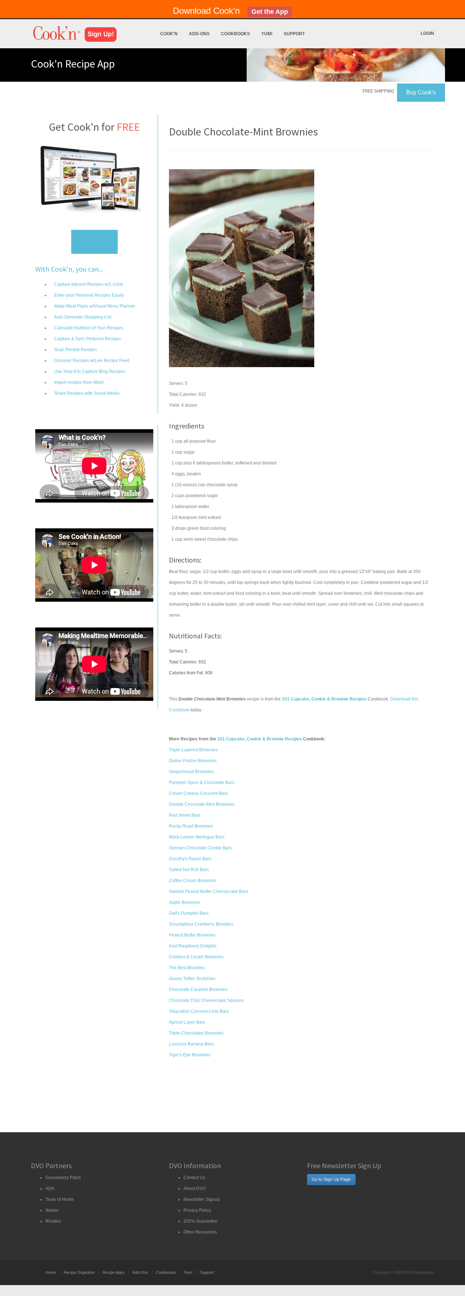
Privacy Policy (197, 1210)
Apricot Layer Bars (187, 1022)
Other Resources (200, 1232)
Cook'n (169, 33)
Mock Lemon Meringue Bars (197, 837)
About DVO (194, 1188)
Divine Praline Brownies (193, 760)
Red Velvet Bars (185, 815)
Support (294, 33)
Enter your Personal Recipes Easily (88, 295)
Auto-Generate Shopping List (82, 317)
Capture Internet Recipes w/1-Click (88, 284)
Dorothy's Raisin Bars (190, 858)
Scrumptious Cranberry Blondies (201, 924)
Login (427, 33)
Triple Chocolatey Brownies (196, 1033)
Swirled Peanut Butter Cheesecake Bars (208, 891)
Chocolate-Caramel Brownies (198, 989)
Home (50, 1272)
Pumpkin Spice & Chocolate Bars (201, 782)
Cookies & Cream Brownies (196, 956)
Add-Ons (199, 33)
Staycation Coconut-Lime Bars (199, 1011)
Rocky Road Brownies (191, 826)
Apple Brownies (184, 902)
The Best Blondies (187, 967)
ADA (49, 1188)
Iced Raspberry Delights (193, 945)
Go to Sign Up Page (331, 1179)
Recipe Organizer (79, 1272)
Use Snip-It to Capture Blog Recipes (89, 371)
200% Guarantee (200, 1221)
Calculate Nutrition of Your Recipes (88, 327)
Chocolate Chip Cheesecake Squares (206, 1000)
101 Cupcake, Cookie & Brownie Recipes (259, 739)
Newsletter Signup (201, 1199)
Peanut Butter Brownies (192, 935)
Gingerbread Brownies (191, 771)
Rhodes (53, 1221)
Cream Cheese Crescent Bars (198, 793)
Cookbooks (235, 33)
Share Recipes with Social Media (86, 393)
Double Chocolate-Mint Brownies (201, 804)
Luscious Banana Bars (191, 1044)
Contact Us (194, 1177)
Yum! (266, 33)
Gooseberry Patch (63, 1177)
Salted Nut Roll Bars (189, 869)
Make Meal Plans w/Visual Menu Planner (94, 306)
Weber (51, 1210)
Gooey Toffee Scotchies (192, 978)
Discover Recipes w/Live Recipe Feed (91, 360)
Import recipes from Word (78, 382)
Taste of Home (59, 1199)
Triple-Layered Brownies (193, 749)
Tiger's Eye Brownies (189, 1054)
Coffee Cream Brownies (192, 880)
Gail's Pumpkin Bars (189, 913)
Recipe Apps (113, 1272)
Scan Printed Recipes (75, 349)
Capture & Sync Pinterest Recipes (87, 338)
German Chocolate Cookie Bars (200, 847)
